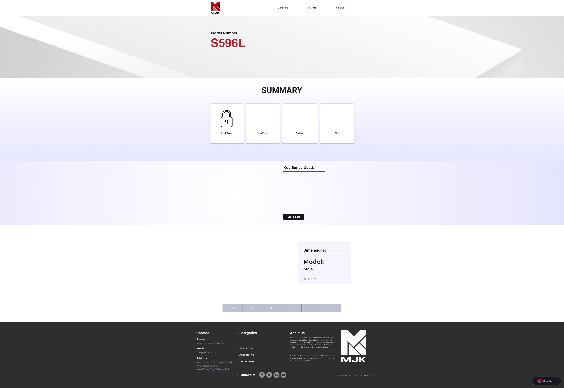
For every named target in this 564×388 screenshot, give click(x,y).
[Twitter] (269, 375)
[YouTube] (283, 375)
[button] (283, 7)
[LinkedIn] (276, 375)
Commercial (246, 361)
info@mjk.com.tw (206, 352)
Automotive (246, 354)
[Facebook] (262, 375)
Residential (246, 348)
